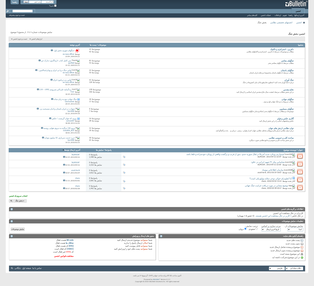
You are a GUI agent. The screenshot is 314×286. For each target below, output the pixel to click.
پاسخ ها (108, 150)
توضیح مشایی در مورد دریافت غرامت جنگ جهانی (266, 186)
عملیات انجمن (266, 15)
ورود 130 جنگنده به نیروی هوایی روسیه (59, 128)
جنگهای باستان (287, 70)
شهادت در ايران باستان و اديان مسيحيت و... (57, 109)
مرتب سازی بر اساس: (271, 226)
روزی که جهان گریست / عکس (64, 119)
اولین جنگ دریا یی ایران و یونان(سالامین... (54, 70)
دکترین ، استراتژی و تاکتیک (282, 49)
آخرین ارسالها (299, 15)
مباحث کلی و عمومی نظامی (281, 138)
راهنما (14, 2)
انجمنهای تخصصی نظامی (281, 23)
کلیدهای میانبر (252, 15)
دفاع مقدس (288, 90)
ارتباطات (278, 15)
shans (264, 181)
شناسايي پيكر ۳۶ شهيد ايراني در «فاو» (268, 162)
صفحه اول (26, 268)
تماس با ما (37, 268)
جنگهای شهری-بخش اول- (63, 51)
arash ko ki (262, 173)
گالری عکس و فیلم (285, 119)
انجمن (298, 11)
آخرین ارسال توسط (72, 150)
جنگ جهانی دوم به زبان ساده (65, 99)
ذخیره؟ (51, 6)
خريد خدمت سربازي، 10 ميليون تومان (59, 138)
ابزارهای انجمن (36, 39)
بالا (11, 201)
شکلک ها (70, 243)
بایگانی (18, 268)
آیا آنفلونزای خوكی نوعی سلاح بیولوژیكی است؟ (271, 179)
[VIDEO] (70, 249)
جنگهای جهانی (287, 99)
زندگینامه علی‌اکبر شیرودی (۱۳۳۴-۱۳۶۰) (55, 90)
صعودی (252, 229)
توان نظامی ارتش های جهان (281, 128)
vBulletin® (156, 279)
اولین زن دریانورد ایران (62, 80)
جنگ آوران (289, 80)
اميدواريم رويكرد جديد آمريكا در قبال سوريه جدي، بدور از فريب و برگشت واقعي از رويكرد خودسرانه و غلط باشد (235, 154)
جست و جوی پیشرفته (17, 15)
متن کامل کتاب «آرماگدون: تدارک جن (56, 61)
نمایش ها (99, 150)
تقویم (285, 15)
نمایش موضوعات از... (293, 226)
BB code (70, 240)
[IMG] (71, 246)
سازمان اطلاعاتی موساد (273, 170)
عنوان (300, 150)
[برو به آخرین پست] (64, 157)
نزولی (241, 229)
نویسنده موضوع (290, 150)
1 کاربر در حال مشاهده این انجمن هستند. (273, 216)
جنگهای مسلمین (286, 109)
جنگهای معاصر (287, 61)
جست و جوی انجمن (20, 39)
